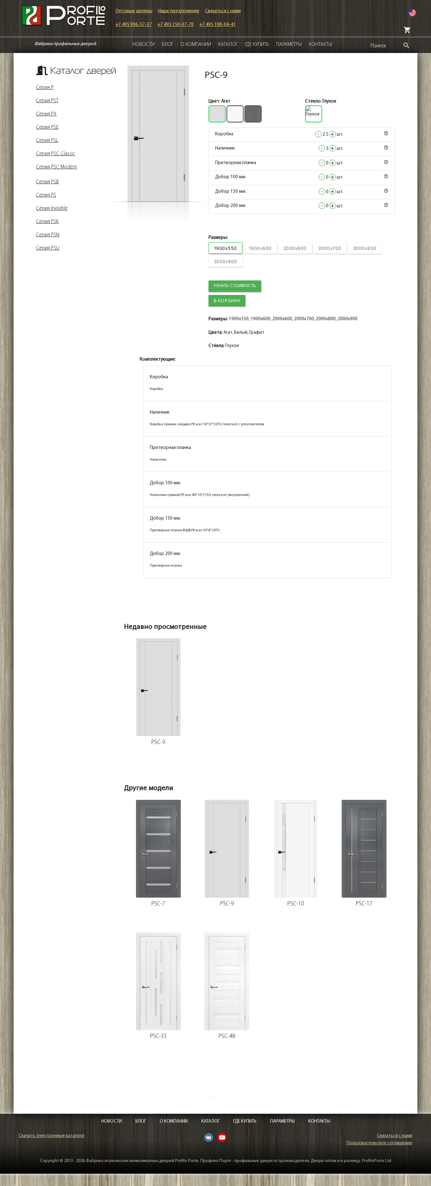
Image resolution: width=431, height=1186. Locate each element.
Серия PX (46, 114)
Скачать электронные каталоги (51, 1136)
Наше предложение (178, 11)
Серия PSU (47, 248)
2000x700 (329, 248)
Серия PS (46, 195)
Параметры (289, 45)
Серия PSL (47, 141)
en (412, 12)
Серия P (45, 88)
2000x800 (364, 248)
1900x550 (225, 248)
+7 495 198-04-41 (217, 24)
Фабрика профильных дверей (65, 44)
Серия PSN (47, 235)
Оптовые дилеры (133, 11)
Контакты (320, 45)
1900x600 (260, 248)
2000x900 (225, 261)
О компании (195, 45)
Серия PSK (47, 222)
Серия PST (47, 101)
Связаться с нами (223, 11)
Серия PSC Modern (56, 167)
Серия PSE (47, 127)
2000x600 (295, 248)
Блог (167, 45)
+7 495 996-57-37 (133, 24)
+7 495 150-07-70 (175, 24)
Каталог (228, 45)
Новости (144, 45)
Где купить (257, 45)
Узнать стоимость (235, 286)
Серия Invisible (52, 208)
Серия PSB (47, 182)
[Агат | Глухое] (158, 134)
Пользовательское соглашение (379, 1143)
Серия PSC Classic (55, 154)
